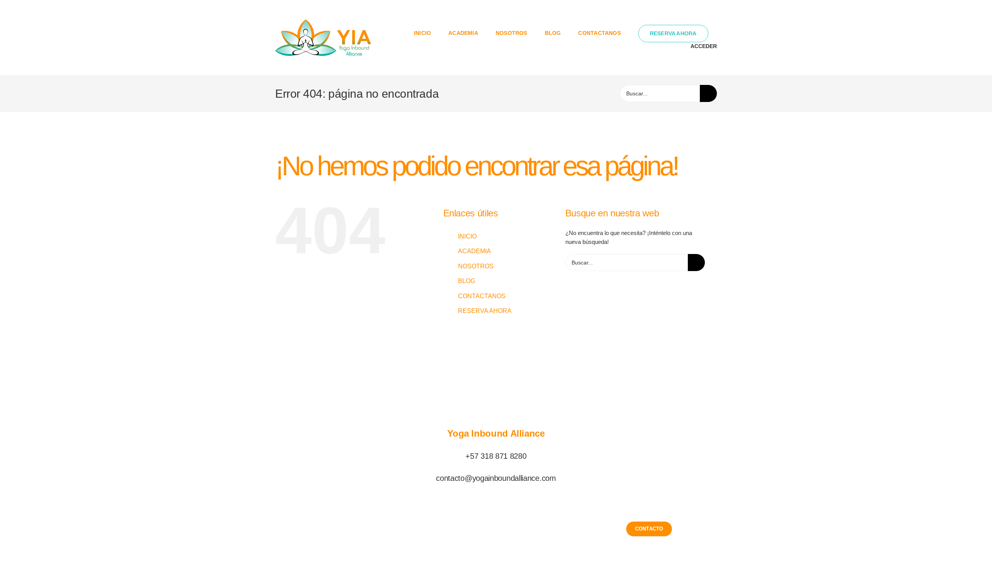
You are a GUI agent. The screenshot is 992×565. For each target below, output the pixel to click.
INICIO (467, 236)
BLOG (466, 281)
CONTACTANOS (482, 296)
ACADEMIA (474, 251)
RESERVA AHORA (485, 311)
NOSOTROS (476, 266)
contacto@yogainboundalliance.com (496, 478)
